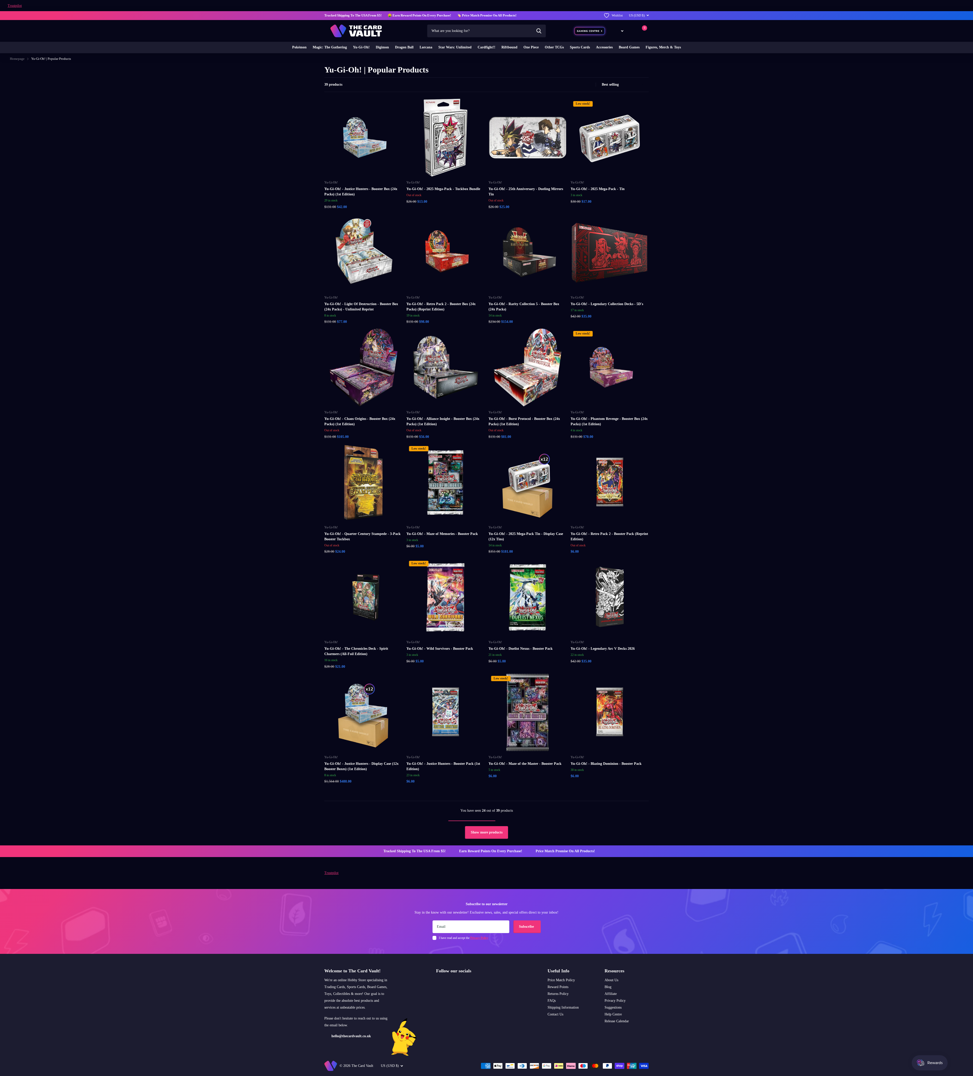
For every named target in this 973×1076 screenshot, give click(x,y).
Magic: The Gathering (330, 47)
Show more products (486, 832)
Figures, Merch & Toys (663, 47)
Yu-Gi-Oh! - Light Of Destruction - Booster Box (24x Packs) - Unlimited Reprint (361, 306)
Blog (608, 987)
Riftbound (509, 47)
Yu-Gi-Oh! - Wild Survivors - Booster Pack (439, 649)
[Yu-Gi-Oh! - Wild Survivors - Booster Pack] (445, 597)
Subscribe (527, 927)
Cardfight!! (486, 47)
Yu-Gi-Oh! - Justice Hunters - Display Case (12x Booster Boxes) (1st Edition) (361, 766)
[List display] (590, 84)
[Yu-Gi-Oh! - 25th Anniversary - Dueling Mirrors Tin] (528, 138)
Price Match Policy (561, 980)
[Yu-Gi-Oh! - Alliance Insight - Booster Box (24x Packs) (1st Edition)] (445, 367)
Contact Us (555, 1014)
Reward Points (558, 987)
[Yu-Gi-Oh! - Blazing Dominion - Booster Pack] (610, 712)
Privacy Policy (615, 1001)
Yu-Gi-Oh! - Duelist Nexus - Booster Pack (521, 649)
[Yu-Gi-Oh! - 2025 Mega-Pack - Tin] (610, 138)
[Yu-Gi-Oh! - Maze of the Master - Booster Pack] (528, 712)
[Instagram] (438, 983)
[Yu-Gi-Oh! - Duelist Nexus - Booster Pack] (528, 597)
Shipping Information (563, 1007)
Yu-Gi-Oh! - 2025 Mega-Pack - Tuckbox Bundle (443, 189)
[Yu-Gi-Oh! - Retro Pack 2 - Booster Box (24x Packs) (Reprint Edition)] (445, 253)
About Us (611, 980)
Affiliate (611, 994)
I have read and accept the (463, 938)
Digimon (382, 47)
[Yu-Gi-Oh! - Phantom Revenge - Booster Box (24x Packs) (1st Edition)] (610, 367)
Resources (614, 970)
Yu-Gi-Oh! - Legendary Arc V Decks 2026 (603, 649)
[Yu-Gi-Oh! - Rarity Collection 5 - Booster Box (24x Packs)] (528, 253)
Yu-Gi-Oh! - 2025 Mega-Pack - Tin (598, 189)
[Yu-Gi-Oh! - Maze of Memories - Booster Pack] (445, 482)
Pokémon (299, 47)
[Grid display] (584, 84)
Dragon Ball (404, 47)
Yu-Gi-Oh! (361, 47)
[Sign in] (632, 30)
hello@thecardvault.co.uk (351, 1036)
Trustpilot (15, 6)
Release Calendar (617, 1021)
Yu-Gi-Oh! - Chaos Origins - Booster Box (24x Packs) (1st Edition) (359, 421)
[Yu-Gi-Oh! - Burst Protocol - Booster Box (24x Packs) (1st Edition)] (528, 367)
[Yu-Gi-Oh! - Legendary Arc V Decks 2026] (610, 597)
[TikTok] (459, 983)
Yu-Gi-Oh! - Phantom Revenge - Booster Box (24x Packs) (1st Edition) (609, 421)
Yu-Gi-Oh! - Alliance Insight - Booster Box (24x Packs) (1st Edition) (442, 421)
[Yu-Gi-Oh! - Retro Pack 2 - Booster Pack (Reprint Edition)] (610, 482)
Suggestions (613, 1007)
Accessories (604, 47)
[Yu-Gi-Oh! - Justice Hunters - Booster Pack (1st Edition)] (445, 712)
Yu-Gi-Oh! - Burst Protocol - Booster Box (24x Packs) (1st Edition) (524, 421)
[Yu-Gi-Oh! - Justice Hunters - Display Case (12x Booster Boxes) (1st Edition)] (363, 712)
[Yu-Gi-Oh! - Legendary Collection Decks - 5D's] (610, 253)
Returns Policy (558, 994)
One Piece (531, 47)
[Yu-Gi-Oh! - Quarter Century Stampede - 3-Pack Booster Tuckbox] (363, 482)
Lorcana (426, 47)
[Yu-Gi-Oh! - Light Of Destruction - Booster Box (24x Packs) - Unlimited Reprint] (363, 253)
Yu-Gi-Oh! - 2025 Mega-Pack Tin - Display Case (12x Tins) (526, 536)
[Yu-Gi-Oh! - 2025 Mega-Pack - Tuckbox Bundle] (445, 138)
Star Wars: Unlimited (455, 47)
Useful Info (558, 970)
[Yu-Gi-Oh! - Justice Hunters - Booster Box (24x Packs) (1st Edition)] (363, 138)
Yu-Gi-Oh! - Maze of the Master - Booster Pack (525, 764)
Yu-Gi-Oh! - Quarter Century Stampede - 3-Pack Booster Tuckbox (362, 536)
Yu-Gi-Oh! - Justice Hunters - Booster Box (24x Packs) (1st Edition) (360, 191)
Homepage (17, 59)
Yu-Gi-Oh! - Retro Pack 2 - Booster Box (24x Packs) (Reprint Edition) (441, 306)
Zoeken (539, 31)
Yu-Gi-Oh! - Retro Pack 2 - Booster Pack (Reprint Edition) (609, 536)
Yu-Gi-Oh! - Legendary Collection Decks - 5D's (607, 304)
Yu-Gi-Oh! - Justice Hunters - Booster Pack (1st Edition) (443, 766)
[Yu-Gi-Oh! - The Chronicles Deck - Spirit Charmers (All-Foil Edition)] (363, 597)
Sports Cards (580, 47)
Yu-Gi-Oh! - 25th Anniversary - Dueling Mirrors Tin (526, 191)
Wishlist (617, 15)
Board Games (629, 47)
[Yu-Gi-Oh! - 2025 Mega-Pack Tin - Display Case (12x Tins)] (528, 482)
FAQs (552, 1001)
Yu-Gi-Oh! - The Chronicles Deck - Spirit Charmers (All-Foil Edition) (356, 651)
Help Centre (613, 1014)
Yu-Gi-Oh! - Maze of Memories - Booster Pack (442, 534)
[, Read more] (618, 30)
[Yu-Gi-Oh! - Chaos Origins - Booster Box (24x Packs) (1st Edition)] (363, 367)
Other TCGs (554, 47)
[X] (448, 983)
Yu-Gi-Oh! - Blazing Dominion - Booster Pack (606, 764)
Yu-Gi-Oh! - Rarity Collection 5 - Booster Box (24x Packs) (524, 306)
